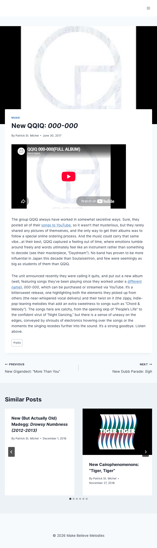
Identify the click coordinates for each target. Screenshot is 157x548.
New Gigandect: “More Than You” (32, 368)
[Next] (145, 452)
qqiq (17, 342)
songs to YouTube (56, 225)
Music (15, 117)
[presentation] (117, 432)
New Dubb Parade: (132, 368)
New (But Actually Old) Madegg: (39, 424)
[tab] (70, 499)
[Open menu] (148, 8)
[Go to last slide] (11, 452)
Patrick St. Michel (27, 135)
